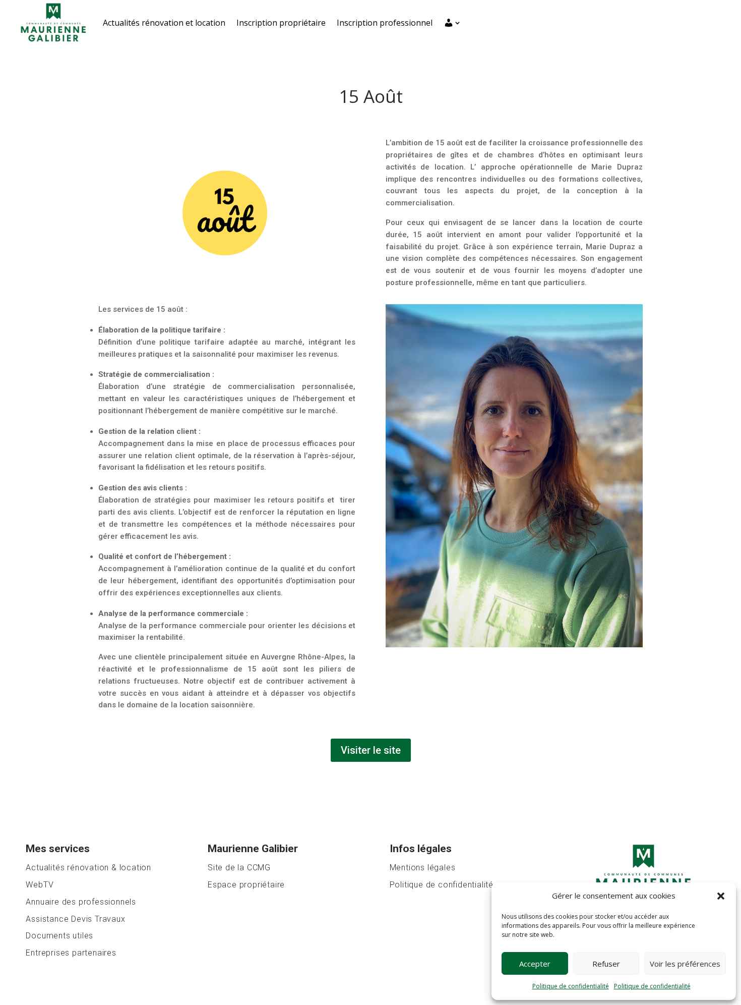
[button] (721, 896)
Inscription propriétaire (281, 23)
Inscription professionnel (385, 23)
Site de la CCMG (239, 867)
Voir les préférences (685, 964)
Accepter (534, 964)
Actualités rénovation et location (164, 23)
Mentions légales (423, 867)
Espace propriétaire (246, 884)
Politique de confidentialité (570, 986)
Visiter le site (371, 750)
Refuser (606, 964)
